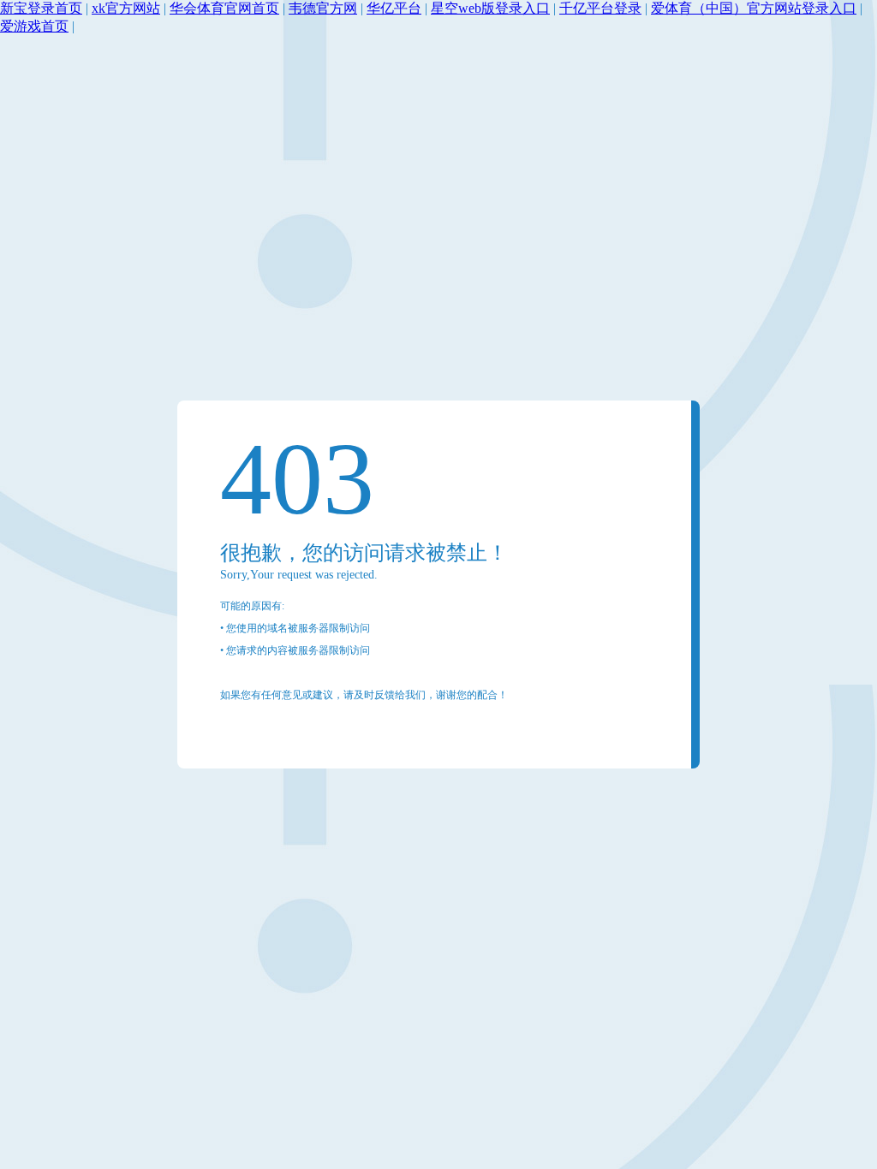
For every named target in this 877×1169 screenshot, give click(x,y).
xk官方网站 (126, 8)
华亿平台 (394, 8)
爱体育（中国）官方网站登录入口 (753, 8)
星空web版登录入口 (490, 8)
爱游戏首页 (34, 26)
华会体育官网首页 (224, 8)
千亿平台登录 (600, 8)
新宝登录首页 (41, 8)
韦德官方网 (323, 8)
